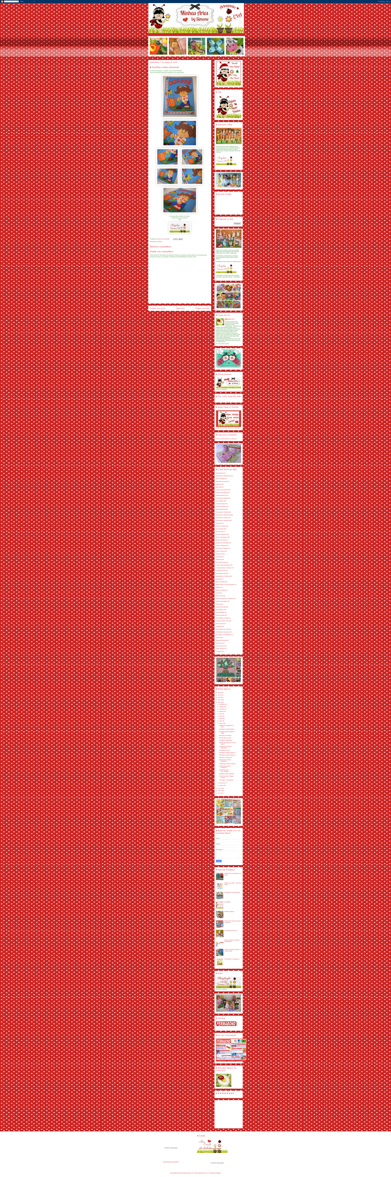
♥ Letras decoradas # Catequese (225, 766)
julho (220, 714)
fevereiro (222, 783)
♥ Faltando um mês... (225, 750)
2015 (219, 700)
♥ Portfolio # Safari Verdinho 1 (227, 755)
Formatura (219, 557)
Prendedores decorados (223, 632)
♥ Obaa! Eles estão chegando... (227, 763)
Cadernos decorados (222, 490)
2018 (219, 692)
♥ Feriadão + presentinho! (226, 780)
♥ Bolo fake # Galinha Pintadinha (225, 760)
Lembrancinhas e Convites (223, 568)
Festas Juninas (220, 551)
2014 (219, 702)
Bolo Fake (219, 487)
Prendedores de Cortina (222, 629)
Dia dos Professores (221, 534)
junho (221, 716)
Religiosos (219, 643)
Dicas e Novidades (221, 537)
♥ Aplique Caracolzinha (225, 757)
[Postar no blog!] (176, 239)
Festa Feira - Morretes (222, 548)
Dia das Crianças (221, 526)
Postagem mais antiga (202, 308)
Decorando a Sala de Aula (223, 515)
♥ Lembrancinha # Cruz (230, 930)
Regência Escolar (221, 640)
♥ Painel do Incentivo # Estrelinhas (225, 747)
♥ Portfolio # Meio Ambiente (226, 774)
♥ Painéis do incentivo (225, 735)
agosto (221, 711)
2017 (219, 695)
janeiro (221, 785)
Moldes (218, 587)
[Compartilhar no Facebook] (180, 239)
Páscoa (218, 637)
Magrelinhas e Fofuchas (222, 576)
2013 (219, 788)
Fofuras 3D (219, 554)
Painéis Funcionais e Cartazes (224, 598)
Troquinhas (219, 651)
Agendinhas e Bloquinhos (223, 476)
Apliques (218, 484)
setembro (222, 709)
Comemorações (220, 503)
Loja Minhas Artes (221, 573)
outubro (221, 706)
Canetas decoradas (221, 492)
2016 (219, 697)
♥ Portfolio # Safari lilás (225, 740)
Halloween (219, 559)
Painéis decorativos (221, 601)
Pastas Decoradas (221, 607)
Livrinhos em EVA (221, 570)
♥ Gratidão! (227, 902)
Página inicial (180, 308)
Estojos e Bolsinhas (221, 545)
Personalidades (220, 612)
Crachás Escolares (221, 506)
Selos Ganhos (220, 646)
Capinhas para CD (221, 495)
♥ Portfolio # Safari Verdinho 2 (227, 752)
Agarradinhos (220, 473)
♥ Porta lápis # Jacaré (225, 738)
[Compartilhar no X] (178, 239)
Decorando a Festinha (222, 512)
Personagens (220, 609)
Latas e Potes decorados (223, 565)
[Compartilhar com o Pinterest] (182, 239)
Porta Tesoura (220, 623)
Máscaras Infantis (221, 590)
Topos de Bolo (220, 648)
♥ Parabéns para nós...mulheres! (224, 770)
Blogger (218, 1173)
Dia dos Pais (219, 531)
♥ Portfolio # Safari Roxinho (226, 729)
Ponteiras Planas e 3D (222, 621)
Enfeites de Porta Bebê (222, 543)
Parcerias (218, 604)
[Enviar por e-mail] (174, 239)
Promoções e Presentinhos (223, 634)
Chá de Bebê (219, 501)
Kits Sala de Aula (220, 562)
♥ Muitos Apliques (229, 911)
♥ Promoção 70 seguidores (231, 959)
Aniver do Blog (220, 478)
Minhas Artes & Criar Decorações (225, 584)
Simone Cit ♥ (230, 319)
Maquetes (219, 579)
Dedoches (219, 523)
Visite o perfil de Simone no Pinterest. (226, 439)
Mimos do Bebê (220, 582)
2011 (219, 793)
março (221, 723)
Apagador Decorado (221, 481)
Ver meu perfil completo (222, 343)
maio (220, 718)
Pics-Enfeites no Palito (222, 618)
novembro (222, 704)
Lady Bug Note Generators (171, 1162)
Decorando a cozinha (222, 517)
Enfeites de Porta (221, 540)
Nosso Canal (219, 595)
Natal (217, 593)
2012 (219, 790)
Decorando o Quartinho (222, 520)
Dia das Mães (220, 529)
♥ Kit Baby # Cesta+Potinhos (232, 892)
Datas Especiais (220, 509)
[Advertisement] (231, 1113)
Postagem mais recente (157, 308)
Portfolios (159, 241)
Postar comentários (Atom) (182, 313)
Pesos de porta (220, 615)
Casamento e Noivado (222, 498)
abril (220, 721)
